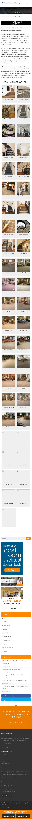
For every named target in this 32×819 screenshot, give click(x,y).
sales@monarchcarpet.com (11, 791)
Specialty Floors (6, 640)
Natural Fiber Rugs (7, 648)
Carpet (4, 618)
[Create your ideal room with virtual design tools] (12, 558)
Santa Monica (8, 816)
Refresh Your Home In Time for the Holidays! (14, 680)
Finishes (4, 651)
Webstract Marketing (13, 807)
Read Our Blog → (5, 747)
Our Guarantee (4, 754)
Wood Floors (6, 625)
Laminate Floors (6, 636)
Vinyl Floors (5, 629)
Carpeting (3, 761)
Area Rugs (5, 644)
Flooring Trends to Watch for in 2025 (12, 675)
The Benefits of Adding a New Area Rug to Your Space (15, 687)
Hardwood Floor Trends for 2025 (11, 669)
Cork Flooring (6, 622)
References (3, 759)
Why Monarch (4, 757)
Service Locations (5, 763)
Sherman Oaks (23, 816)
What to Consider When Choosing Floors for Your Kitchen (14, 662)
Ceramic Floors (6, 633)
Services (5, 614)
